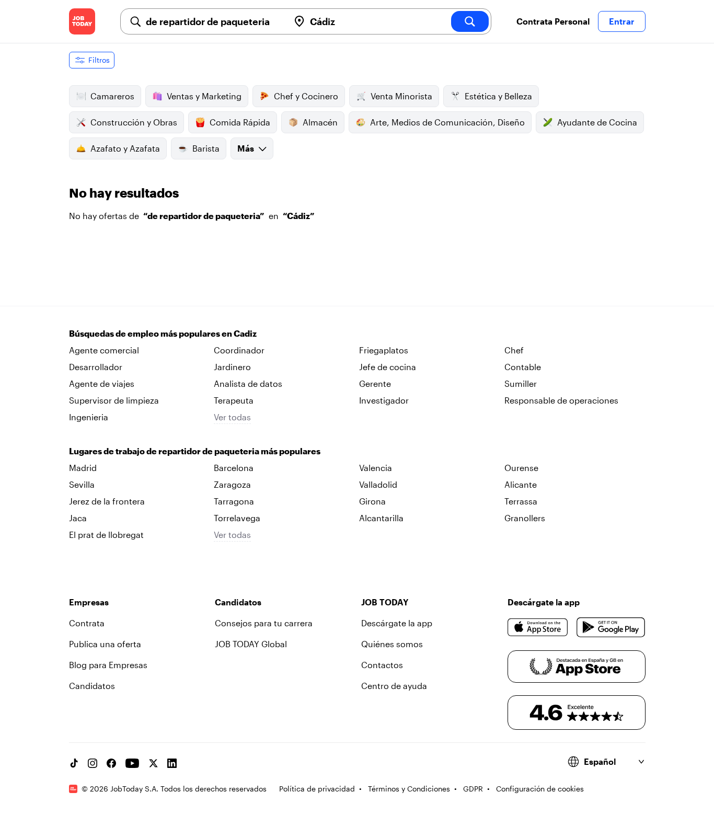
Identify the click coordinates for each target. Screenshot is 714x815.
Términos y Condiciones (409, 788)
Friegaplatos (383, 350)
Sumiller (520, 383)
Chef (514, 350)
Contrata (87, 623)
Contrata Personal (553, 21)
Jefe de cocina (387, 367)
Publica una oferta (105, 644)
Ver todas (232, 417)
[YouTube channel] (132, 763)
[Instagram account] (92, 763)
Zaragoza (232, 484)
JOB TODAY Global (251, 644)
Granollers (524, 518)
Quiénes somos (392, 644)
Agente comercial (104, 350)
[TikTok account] (73, 763)
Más (245, 148)
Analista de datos (248, 383)
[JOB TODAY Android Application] (611, 627)
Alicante (520, 484)
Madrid (83, 468)
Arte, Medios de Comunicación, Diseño (447, 122)
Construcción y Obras (133, 122)
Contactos (382, 665)
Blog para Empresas (108, 665)
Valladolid (378, 484)
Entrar (622, 21)
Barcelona (234, 468)
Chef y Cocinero (306, 96)
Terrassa (520, 501)
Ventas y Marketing (204, 96)
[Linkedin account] (172, 763)
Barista (206, 148)
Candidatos (92, 686)
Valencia (375, 468)
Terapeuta (234, 400)
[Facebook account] (111, 763)
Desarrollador (95, 367)
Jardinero (232, 367)
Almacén (320, 122)
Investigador (384, 400)
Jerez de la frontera (107, 501)
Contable (522, 367)
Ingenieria (88, 417)
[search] (470, 21)
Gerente (375, 383)
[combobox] (213, 21)
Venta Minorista (401, 96)
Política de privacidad (317, 788)
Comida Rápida (240, 122)
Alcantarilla (381, 518)
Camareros (112, 96)
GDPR (473, 788)
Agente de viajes (101, 383)
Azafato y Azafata (125, 148)
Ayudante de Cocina (597, 122)
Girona (372, 501)
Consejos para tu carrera (264, 623)
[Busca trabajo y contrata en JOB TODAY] (82, 21)
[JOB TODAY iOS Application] (538, 627)
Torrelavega (237, 518)
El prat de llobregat (106, 534)
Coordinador (239, 350)
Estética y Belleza (498, 96)
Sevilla (82, 484)
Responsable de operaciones (561, 400)
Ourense (521, 468)
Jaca (78, 518)
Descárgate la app (396, 623)
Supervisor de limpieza (114, 400)
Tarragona (234, 501)
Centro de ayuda (394, 686)
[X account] (153, 763)
